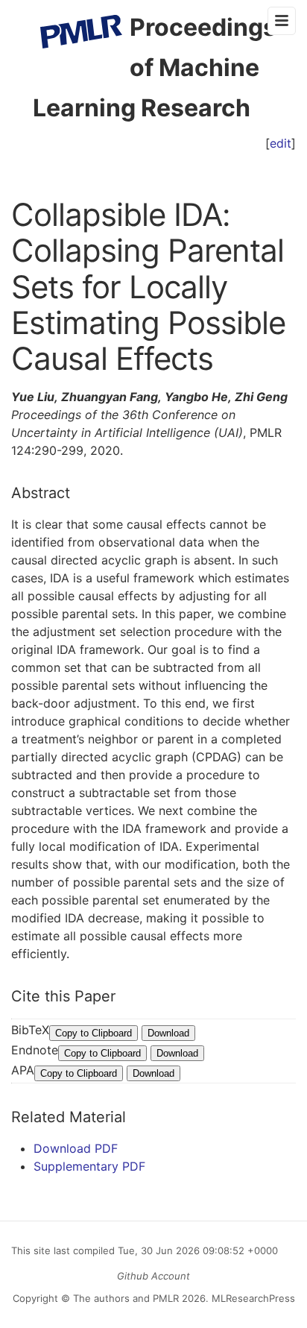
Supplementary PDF (89, 1166)
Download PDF (76, 1148)
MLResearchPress (252, 1298)
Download (168, 1033)
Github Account (153, 1276)
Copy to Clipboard (93, 1033)
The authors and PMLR (126, 1298)
